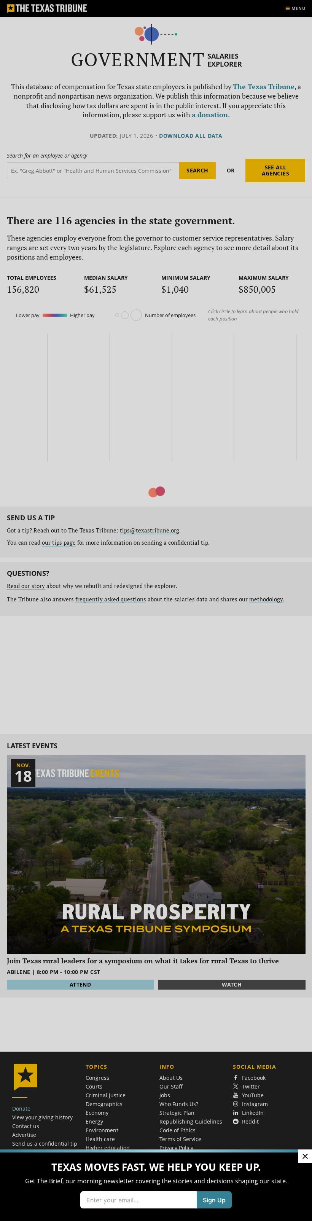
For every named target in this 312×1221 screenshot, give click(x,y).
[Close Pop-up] (305, 1156)
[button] (156, 610)
